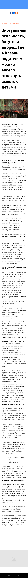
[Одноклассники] (16, 13)
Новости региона (16, 23)
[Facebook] (11, 13)
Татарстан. (6, 23)
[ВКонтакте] (14, 13)
